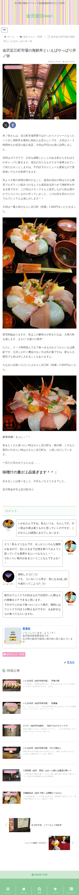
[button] (71, 596)
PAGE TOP (41, 874)
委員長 (26, 628)
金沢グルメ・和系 (15, 654)
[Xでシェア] (6, 125)
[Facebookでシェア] (13, 125)
